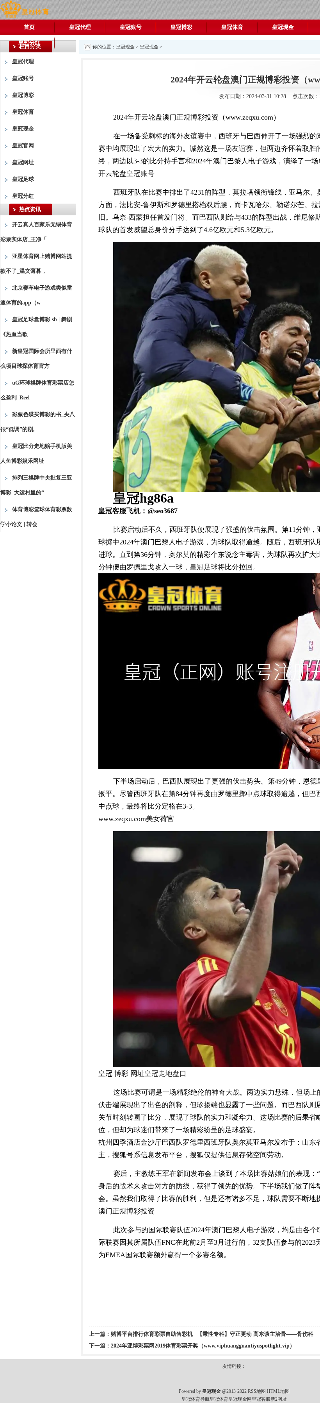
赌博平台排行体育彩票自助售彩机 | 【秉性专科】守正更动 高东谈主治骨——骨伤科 (212, 1334)
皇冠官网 (23, 146)
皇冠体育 (232, 27)
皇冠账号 (131, 27)
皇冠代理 (80, 27)
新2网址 (278, 1399)
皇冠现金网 (240, 1399)
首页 (29, 27)
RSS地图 (257, 1391)
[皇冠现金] (24, 9)
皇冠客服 (261, 1399)
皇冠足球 (23, 179)
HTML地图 (278, 1391)
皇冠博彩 (181, 27)
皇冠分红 (29, 43)
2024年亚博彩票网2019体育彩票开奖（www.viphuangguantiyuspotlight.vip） (203, 1346)
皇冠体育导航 (195, 1399)
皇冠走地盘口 (165, 1073)
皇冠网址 (23, 162)
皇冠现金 (283, 27)
